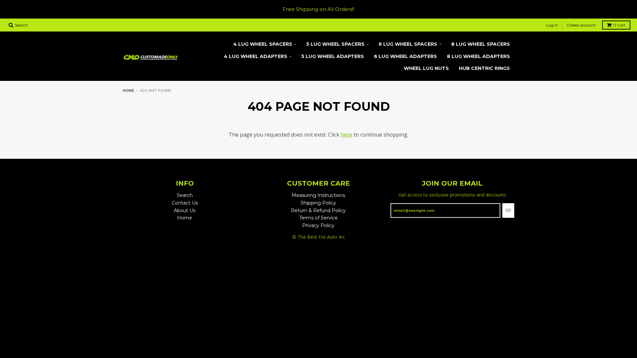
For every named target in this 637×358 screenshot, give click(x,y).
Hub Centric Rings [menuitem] (484, 68)
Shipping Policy (318, 203)
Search (185, 195)
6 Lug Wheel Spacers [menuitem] (408, 44)
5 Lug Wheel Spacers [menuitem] (335, 44)
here (346, 134)
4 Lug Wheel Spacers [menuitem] (262, 44)
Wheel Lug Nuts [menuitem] (426, 68)
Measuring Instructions (318, 195)
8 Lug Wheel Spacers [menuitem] (480, 44)
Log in (552, 25)
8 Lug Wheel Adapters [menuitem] (478, 56)
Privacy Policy (318, 225)
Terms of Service (318, 218)
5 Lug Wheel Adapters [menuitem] (332, 56)
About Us (184, 210)
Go (508, 210)
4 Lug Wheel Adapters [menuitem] (255, 56)
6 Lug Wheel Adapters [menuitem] (405, 56)
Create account (581, 25)
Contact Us (185, 203)
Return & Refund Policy (318, 210)
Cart (619, 25)
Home (128, 91)
